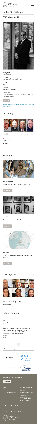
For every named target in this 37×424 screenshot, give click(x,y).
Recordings (10, 113)
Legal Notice (5, 389)
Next (33, 113)
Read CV (6, 100)
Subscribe (7, 382)
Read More (7, 191)
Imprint (4, 387)
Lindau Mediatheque (13, 12)
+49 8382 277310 (27, 398)
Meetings (9, 274)
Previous (31, 113)
